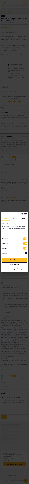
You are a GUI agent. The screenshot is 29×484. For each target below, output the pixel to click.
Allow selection (14, 264)
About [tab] (23, 218)
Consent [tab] (5, 218)
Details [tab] (14, 218)
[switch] (25, 243)
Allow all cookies (14, 260)
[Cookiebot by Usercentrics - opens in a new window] (20, 214)
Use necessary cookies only (14, 269)
